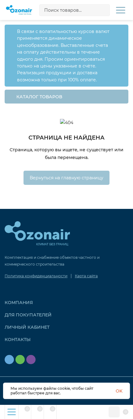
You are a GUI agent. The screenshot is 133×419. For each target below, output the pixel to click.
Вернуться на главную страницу (66, 178)
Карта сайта (86, 276)
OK (119, 391)
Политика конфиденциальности (36, 276)
